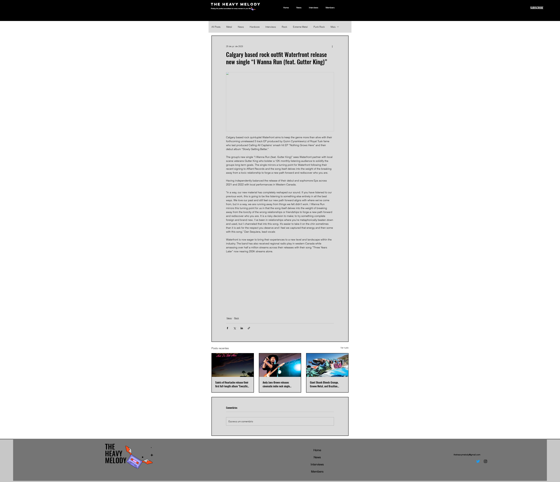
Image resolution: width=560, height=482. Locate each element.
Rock (284, 26)
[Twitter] (478, 461)
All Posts (215, 26)
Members (317, 471)
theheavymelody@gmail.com (467, 454)
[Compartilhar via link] (248, 328)
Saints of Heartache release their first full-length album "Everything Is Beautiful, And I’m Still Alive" (232, 384)
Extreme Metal (300, 26)
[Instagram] (485, 461)
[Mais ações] (332, 46)
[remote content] (280, 283)
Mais (333, 26)
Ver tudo (345, 347)
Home (317, 450)
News (241, 26)
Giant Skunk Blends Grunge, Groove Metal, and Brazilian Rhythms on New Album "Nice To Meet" (326, 384)
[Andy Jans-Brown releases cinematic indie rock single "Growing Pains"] (280, 365)
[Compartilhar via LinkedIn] (241, 328)
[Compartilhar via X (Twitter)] (234, 328)
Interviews (270, 26)
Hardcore (255, 26)
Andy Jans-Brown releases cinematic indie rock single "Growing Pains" (276, 384)
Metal (229, 26)
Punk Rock (319, 26)
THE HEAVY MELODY (236, 4)
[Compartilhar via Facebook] (227, 328)
